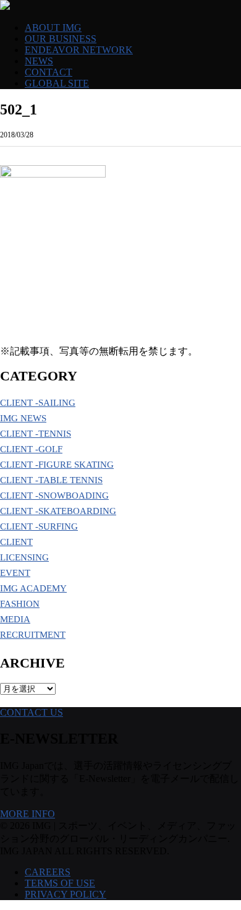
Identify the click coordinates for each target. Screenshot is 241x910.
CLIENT (16, 542)
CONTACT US (31, 712)
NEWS (39, 61)
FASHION (20, 604)
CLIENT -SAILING (37, 403)
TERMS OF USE (60, 883)
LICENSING (24, 557)
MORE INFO (27, 814)
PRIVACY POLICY (65, 894)
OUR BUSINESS (60, 38)
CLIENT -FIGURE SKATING (57, 465)
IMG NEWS (23, 418)
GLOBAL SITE (57, 83)
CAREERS (47, 872)
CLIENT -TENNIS (35, 434)
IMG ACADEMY (33, 588)
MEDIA (15, 619)
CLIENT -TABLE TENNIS (51, 480)
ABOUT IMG (53, 27)
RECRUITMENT (33, 635)
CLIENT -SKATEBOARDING (58, 511)
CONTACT (48, 72)
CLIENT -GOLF (31, 449)
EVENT (15, 573)
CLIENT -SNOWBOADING (54, 495)
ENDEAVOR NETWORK (79, 50)
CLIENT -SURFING (39, 526)
